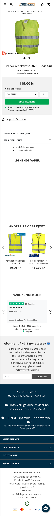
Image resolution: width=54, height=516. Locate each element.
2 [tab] (29, 58)
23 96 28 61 (29, 392)
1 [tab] (24, 58)
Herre (17, 11)
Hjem (10, 11)
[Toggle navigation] (5, 4)
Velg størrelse (13, 88)
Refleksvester (27, 13)
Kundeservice (11, 439)
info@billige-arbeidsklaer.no (29, 405)
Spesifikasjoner (13, 140)
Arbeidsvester (38, 11)
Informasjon (11, 447)
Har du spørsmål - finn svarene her (29, 419)
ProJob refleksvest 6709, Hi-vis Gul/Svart (39, 262)
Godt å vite (10, 455)
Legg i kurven (27, 101)
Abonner (41, 376)
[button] (46, 508)
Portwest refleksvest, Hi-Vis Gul (15, 262)
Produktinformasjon (17, 133)
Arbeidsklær (26, 11)
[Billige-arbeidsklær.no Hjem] (27, 4)
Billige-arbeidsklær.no (27, 472)
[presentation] (50, 247)
